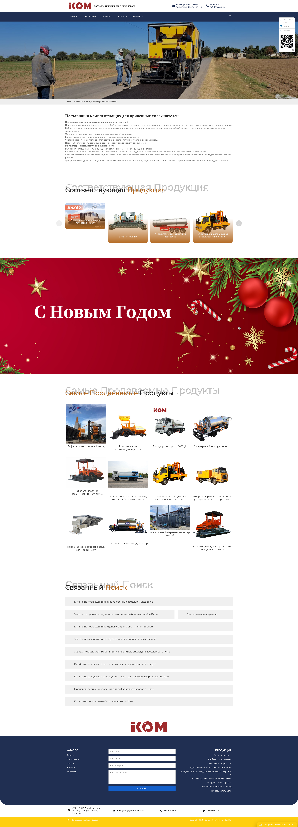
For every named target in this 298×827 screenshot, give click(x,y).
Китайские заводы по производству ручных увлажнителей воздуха (115, 664)
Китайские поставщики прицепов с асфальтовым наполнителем (113, 626)
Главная (69, 102)
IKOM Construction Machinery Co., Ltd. (82, 820)
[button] (239, 223)
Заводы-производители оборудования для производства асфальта (115, 639)
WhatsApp (286, 31)
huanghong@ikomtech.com (189, 7)
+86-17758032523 (218, 7)
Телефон (286, 26)
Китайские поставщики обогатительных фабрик (103, 701)
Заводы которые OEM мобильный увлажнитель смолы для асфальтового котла (122, 651)
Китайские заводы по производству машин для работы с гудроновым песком (121, 676)
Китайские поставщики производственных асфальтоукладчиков (113, 601)
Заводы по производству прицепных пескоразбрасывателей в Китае (116, 614)
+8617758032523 (214, 811)
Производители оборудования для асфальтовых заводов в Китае (114, 689)
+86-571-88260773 (172, 811)
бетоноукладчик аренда (202, 614)
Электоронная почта (288, 21)
